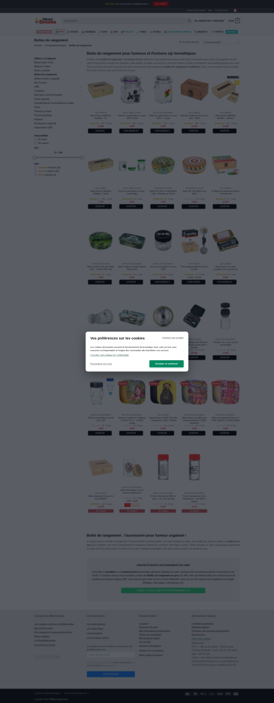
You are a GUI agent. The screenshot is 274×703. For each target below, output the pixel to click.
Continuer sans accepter (173, 338)
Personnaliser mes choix (101, 364)
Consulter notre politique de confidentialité (109, 355)
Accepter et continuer (166, 363)
